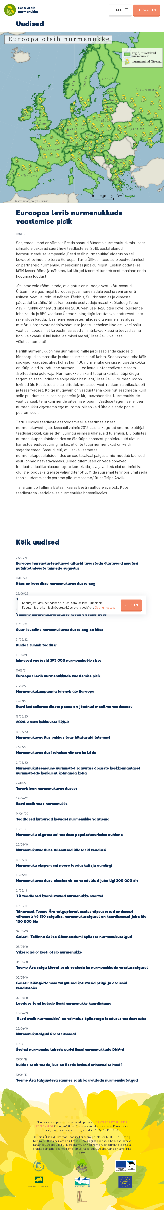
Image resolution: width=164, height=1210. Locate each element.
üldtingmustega (105, 607)
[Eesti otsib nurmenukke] (10, 10)
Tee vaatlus (146, 10)
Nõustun (131, 605)
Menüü (117, 10)
